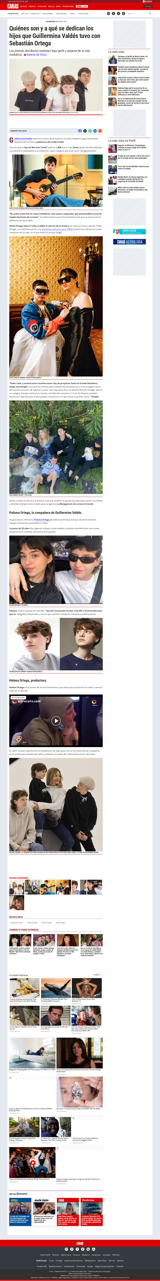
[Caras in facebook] (113, 13)
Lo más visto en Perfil (122, 141)
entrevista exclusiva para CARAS (57, 229)
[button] (56, 87)
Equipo (90, 1266)
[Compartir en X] (85, 131)
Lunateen (106, 1255)
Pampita (72, 13)
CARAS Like (82, 6)
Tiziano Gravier (13, 13)
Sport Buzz (102, 1260)
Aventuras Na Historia (74, 1260)
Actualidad (41, 6)
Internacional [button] (68, 6)
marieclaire (44, 1200)
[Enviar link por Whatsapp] (90, 131)
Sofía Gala (24, 13)
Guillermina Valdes (17, 923)
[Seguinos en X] (118, 13)
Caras (51, 1260)
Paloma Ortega (42, 519)
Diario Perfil (45, 1255)
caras (68, 1200)
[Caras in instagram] (108, 13)
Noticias (23, 6)
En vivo (148, 6)
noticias (20, 1200)
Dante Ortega (60, 923)
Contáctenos (69, 1266)
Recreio (112, 1260)
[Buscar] (150, 13)
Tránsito (119, 1266)
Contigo (59, 1260)
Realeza (51, 6)
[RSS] (88, 1249)
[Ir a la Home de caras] (13, 8)
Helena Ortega (46, 923)
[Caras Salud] (129, 233)
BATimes (116, 1255)
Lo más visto (116, 52)
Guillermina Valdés (23, 138)
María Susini (35, 13)
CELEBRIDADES (50, 22)
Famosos (32, 6)
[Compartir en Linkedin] (95, 131)
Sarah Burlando (61, 13)
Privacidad (81, 1266)
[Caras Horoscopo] (129, 244)
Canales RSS (42, 1266)
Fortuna (76, 1255)
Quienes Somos (55, 1266)
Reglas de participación (104, 1266)
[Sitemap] (93, 1249)
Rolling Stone (90, 1260)
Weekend (85, 1255)
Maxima (120, 1260)
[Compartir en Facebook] (80, 131)
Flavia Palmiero (83, 13)
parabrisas (92, 1200)
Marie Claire (66, 1255)
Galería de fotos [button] (37, 54)
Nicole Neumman (47, 13)
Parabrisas (96, 1255)
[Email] (100, 131)
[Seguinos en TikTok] (123, 13)
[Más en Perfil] (22, 1194)
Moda (58, 6)
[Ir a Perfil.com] (147, 2)
